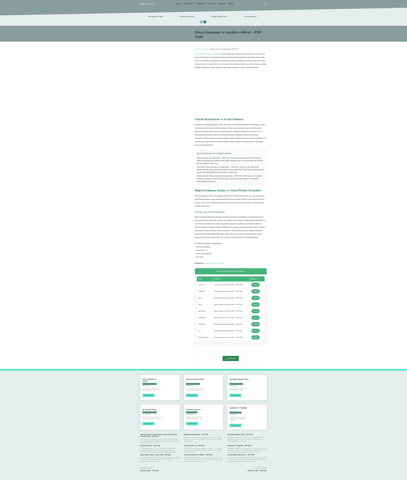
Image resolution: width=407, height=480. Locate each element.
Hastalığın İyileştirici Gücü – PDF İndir (240, 434)
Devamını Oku (148, 395)
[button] (265, 4)
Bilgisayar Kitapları (149, 384)
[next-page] (205, 22)
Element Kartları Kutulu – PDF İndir (196, 434)
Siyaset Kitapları (235, 412)
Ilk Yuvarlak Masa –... (251, 16)
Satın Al (255, 285)
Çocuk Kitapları (192, 412)
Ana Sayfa (198, 49)
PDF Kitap (205, 49)
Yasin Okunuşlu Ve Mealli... (156, 16)
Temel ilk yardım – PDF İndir (257, 470)
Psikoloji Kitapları (236, 384)
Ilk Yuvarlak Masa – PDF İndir (150, 445)
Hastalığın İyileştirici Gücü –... (219, 16)
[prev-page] (201, 22)
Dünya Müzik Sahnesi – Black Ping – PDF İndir (155, 455)
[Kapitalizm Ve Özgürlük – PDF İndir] (259, 416)
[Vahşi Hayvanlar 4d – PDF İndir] (215, 416)
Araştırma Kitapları (149, 412)
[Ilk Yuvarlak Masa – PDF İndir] (172, 416)
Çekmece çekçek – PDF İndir (214, 263)
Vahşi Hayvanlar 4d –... (194, 410)
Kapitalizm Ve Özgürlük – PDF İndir (239, 445)
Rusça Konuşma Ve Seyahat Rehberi (207, 54)
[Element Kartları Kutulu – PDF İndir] (215, 387)
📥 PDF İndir (231, 358)
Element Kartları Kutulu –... (188, 16)
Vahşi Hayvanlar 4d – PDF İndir (194, 445)
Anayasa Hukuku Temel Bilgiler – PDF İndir (198, 455)
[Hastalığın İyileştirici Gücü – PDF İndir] (259, 387)
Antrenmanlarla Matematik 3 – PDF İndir (241, 455)
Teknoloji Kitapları (193, 384)
